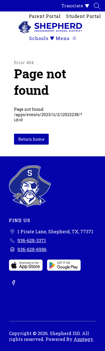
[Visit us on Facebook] (13, 283)
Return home (31, 139)
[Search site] (97, 6)
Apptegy (83, 339)
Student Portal (83, 16)
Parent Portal (45, 16)
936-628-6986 (31, 249)
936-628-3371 (31, 240)
